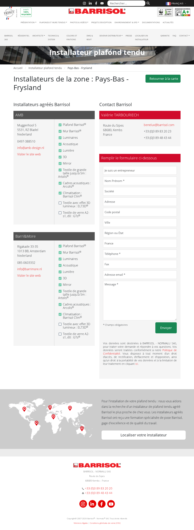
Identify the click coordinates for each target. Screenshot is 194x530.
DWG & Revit (90, 37)
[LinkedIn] (90, 3)
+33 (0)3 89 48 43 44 (98, 493)
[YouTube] (102, 3)
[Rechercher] (148, 3)
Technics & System (53, 37)
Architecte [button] (37, 35)
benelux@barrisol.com (159, 125)
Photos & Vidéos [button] (78, 22)
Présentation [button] (28, 22)
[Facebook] (96, 3)
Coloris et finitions (71, 37)
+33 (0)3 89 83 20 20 (98, 488)
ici (136, 364)
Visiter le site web (29, 154)
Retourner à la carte (163, 79)
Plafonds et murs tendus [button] (52, 22)
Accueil (18, 68)
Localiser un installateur (141, 37)
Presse (129, 35)
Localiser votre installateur (143, 435)
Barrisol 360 (8, 37)
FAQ (174, 35)
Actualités (168, 22)
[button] (176, 3)
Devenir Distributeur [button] (110, 35)
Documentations (151, 22)
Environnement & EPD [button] (126, 22)
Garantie (165, 35)
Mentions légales (81, 523)
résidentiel (23, 35)
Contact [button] (183, 35)
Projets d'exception (101, 22)
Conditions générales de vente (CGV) (105, 523)
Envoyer (166, 328)
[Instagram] (84, 3)
